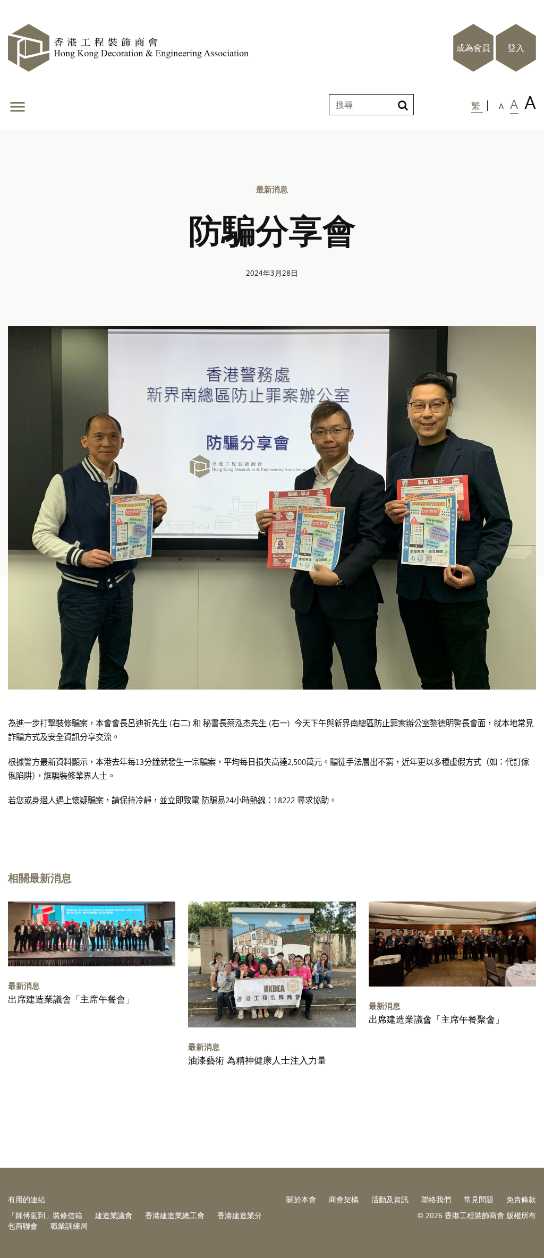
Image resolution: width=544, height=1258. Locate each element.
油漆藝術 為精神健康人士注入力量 (257, 1060)
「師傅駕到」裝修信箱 (45, 1215)
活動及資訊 (390, 1199)
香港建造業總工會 (175, 1215)
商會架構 (344, 1199)
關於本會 (301, 1199)
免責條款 (521, 1199)
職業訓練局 (69, 1226)
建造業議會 (113, 1215)
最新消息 (272, 188)
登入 (515, 48)
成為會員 (473, 48)
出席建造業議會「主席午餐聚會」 (436, 1019)
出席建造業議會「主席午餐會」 (71, 999)
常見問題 (479, 1199)
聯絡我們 (436, 1199)
